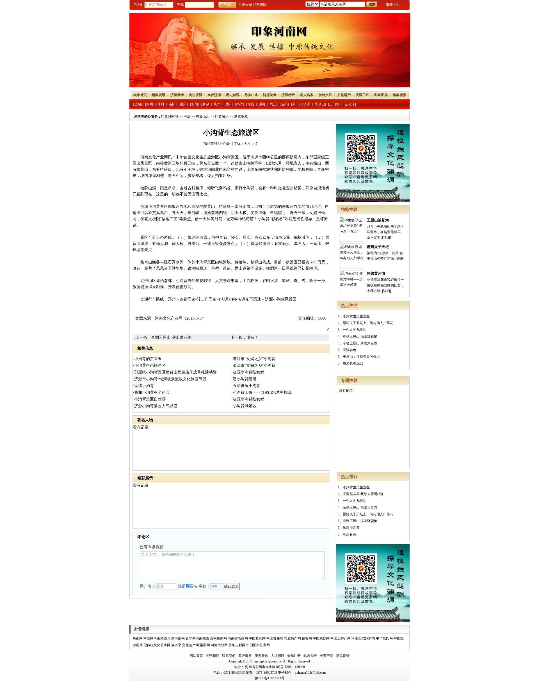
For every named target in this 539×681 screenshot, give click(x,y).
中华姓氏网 (384, 638)
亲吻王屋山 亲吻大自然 (360, 343)
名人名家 (307, 95)
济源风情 (177, 95)
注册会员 (245, 5)
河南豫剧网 (218, 638)
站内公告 (310, 656)
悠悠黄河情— (378, 273)
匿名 (193, 586)
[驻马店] (350, 104)
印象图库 (381, 95)
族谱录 (176, 645)
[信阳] (284, 104)
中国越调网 (257, 638)
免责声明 (326, 656)
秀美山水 (251, 95)
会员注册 (294, 656)
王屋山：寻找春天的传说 (361, 357)
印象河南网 (169, 117)
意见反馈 (343, 656)
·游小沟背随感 (243, 379)
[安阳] (194, 104)
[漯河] (261, 104)
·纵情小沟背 (143, 386)
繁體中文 (392, 5)
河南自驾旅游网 (363, 638)
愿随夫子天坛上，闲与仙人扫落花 (368, 323)
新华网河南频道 (197, 638)
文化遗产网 (190, 645)
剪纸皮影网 (237, 645)
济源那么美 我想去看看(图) (363, 494)
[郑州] (149, 104)
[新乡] (205, 104)
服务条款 (261, 656)
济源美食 (270, 95)
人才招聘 (277, 656)
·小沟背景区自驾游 (149, 399)
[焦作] (217, 104)
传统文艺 (325, 95)
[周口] (295, 104)
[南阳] (183, 104)
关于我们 (212, 656)
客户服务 (245, 656)
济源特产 (288, 95)
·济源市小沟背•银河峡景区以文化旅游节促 (169, 379)
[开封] (160, 104)
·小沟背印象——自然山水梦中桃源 (261, 392)
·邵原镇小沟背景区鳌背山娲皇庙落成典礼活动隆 (175, 372)
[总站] (137, 104)
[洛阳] (172, 104)
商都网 (138, 638)
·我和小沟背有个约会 (151, 392)
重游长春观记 (353, 363)
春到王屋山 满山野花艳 (360, 336)
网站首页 (196, 656)
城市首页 (140, 95)
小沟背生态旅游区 (356, 316)
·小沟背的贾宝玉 (147, 359)
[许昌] (250, 104)
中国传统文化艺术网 (155, 645)
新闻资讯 (158, 95)
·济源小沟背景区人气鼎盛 (155, 406)
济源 (187, 117)
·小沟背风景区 (243, 406)
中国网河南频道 (155, 638)
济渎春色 (349, 350)
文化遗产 (344, 95)
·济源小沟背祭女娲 (247, 372)
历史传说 (232, 95)
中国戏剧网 (321, 638)
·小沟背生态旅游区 (149, 365)
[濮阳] (228, 104)
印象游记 (222, 117)
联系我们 (229, 656)
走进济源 (195, 95)
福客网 (307, 638)
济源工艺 (362, 95)
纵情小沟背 (351, 528)
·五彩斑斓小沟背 (245, 386)
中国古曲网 (274, 638)
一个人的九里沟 (354, 330)
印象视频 (399, 95)
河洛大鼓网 (219, 645)
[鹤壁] (239, 104)
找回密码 (259, 5)
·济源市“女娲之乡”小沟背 (253, 359)
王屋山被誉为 (378, 220)
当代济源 (214, 95)
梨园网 (205, 645)
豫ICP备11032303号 (269, 678)
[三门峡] (334, 104)
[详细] (386, 238)
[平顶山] (320, 104)
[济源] (306, 104)
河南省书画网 (238, 638)
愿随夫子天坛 (378, 247)
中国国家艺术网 (258, 645)
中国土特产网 (340, 638)
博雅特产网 (292, 638)
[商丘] (273, 104)
